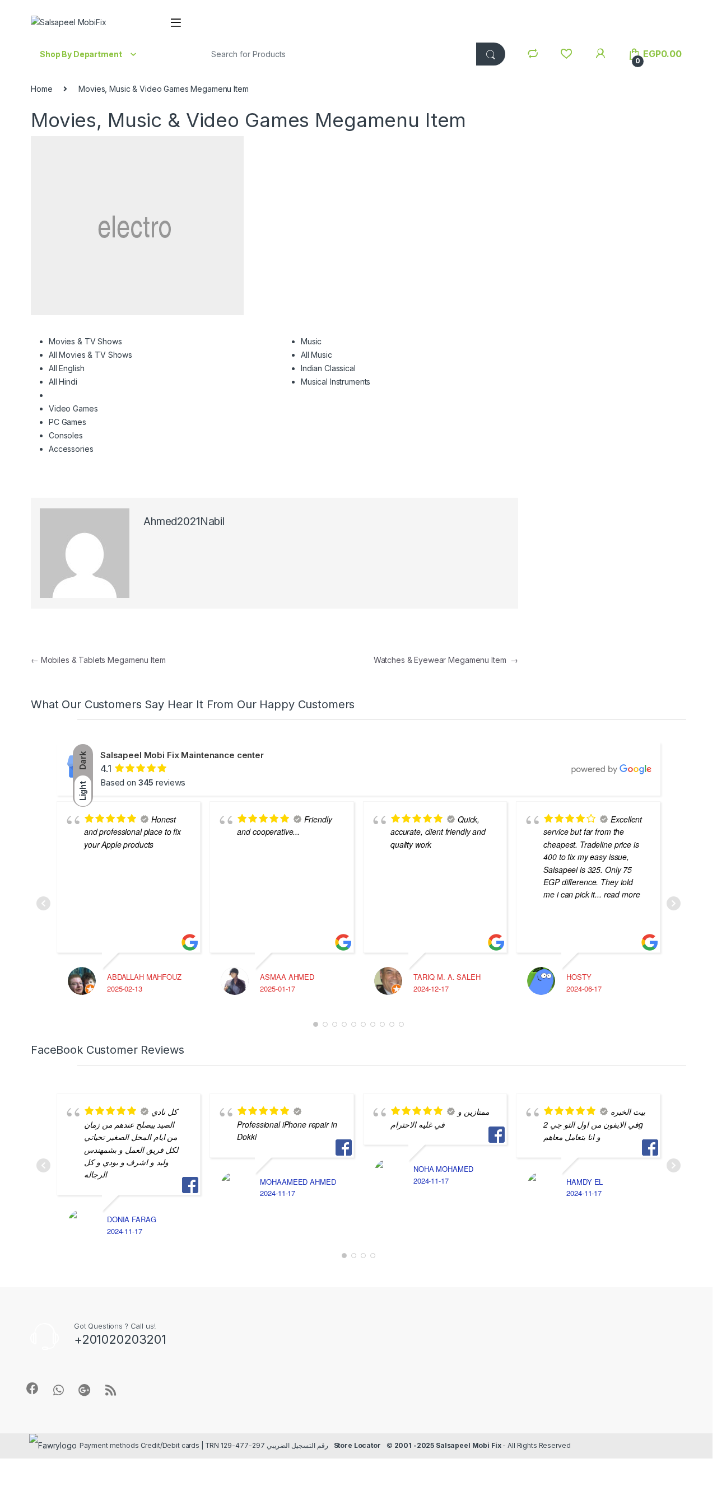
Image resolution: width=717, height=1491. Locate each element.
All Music (316, 354)
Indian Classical (328, 368)
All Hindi (63, 381)
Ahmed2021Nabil (184, 521)
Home (41, 89)
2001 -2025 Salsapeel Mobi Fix (447, 1445)
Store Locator (357, 1445)
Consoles (66, 435)
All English (66, 368)
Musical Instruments (335, 381)
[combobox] (335, 54)
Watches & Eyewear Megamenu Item (446, 660)
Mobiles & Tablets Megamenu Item (98, 660)
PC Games (67, 422)
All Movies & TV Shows (90, 354)
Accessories (71, 449)
